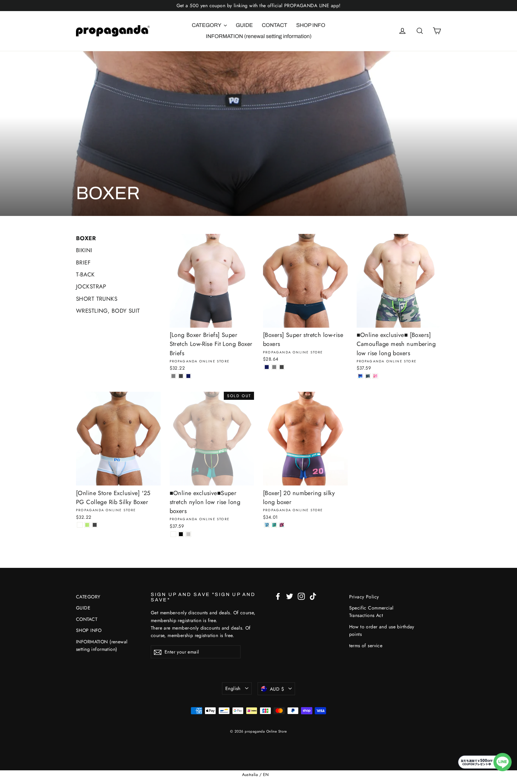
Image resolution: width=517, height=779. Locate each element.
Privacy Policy (364, 596)
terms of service (366, 645)
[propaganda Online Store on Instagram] (301, 596)
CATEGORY (207, 25)
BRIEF (83, 262)
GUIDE (244, 25)
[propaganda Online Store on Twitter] (289, 596)
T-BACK (85, 274)
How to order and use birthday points (381, 630)
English (233, 688)
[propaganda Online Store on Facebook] (278, 596)
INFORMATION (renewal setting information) (258, 36)
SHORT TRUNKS (96, 299)
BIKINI (84, 250)
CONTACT (274, 25)
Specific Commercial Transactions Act (371, 611)
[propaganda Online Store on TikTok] (313, 596)
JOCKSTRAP (91, 286)
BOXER (86, 238)
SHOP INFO (310, 25)
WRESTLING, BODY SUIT (108, 311)
